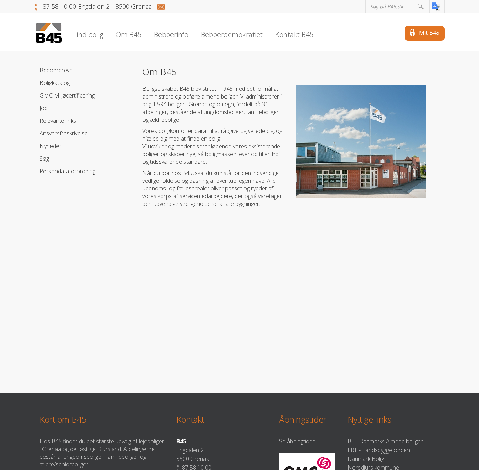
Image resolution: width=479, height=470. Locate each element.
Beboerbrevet (57, 70)
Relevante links (58, 121)
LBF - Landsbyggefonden (379, 450)
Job (44, 108)
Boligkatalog (55, 83)
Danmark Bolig (366, 459)
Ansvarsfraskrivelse (64, 133)
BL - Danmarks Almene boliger (385, 441)
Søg (44, 158)
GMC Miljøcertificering (67, 95)
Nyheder (50, 146)
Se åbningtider (297, 441)
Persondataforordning (67, 171)
